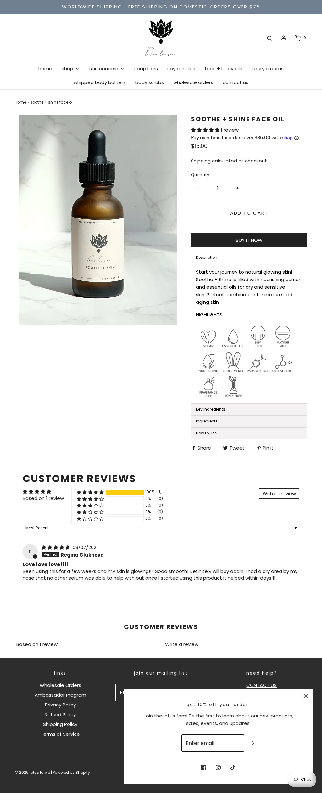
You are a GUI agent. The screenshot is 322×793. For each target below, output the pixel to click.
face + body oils (223, 68)
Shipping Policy (60, 724)
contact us (235, 82)
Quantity (200, 175)
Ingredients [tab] (207, 421)
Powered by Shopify (71, 772)
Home (20, 102)
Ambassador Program (60, 695)
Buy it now (249, 240)
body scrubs (149, 82)
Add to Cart (249, 213)
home (45, 68)
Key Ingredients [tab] (210, 409)
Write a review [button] (279, 493)
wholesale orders (193, 82)
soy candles (181, 68)
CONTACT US (261, 685)
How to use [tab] (206, 433)
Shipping (201, 160)
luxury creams (268, 68)
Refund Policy (60, 714)
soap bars (146, 68)
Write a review (181, 644)
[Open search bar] (269, 37)
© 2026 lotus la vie (32, 772)
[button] (206, 130)
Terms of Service (60, 734)
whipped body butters (100, 82)
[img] (56, 547)
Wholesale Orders (60, 685)
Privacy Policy (60, 704)
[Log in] (283, 38)
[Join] (253, 743)
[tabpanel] (249, 333)
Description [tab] (206, 257)
